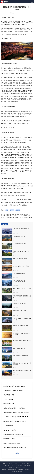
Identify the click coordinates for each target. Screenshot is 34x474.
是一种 (11, 210)
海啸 (7, 210)
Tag (29, 469)
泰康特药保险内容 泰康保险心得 (11, 443)
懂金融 (26, 469)
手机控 (19, 469)
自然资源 (18, 210)
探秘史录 (4, 469)
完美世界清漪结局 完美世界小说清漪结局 (14, 408)
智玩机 (23, 469)
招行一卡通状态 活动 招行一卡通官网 (13, 434)
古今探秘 (9, 469)
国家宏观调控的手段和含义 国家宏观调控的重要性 (16, 412)
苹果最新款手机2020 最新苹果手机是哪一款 (14, 421)
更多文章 (17, 453)
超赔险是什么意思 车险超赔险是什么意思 (14, 386)
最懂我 (12, 469)
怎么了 (16, 469)
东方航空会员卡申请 (8, 395)
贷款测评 (12, 13)
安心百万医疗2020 (8, 399)
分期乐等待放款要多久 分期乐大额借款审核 (14, 447)
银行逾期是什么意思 (8, 403)
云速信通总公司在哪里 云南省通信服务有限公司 (19, 217)
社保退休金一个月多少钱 (9, 430)
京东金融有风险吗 (8, 425)
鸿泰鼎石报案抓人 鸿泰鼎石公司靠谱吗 (13, 390)
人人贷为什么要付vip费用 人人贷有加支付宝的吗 (15, 417)
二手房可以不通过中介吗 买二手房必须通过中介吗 (19, 215)
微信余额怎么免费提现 (9, 439)
